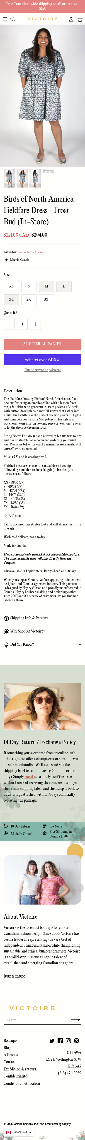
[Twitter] (52, 1040)
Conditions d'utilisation (22, 1084)
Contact (10, 1062)
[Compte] (70, 20)
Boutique (10, 1041)
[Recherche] (15, 19)
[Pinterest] (76, 1040)
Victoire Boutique (23, 1124)
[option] (42, 96)
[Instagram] (68, 1040)
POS (36, 1124)
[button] (19, 1132)
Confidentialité (15, 1076)
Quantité (10, 313)
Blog (7, 1048)
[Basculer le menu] (5, 19)
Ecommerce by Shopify (58, 1124)
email (29, 777)
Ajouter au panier (42, 344)
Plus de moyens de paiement (42, 370)
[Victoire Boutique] (42, 19)
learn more (14, 976)
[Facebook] (60, 1040)
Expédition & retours (20, 1069)
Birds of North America (30, 252)
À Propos (11, 1055)
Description (13, 391)
